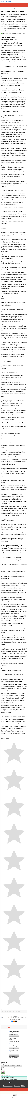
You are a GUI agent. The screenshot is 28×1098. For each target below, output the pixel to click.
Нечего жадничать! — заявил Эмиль (13, 1035)
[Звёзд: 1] (4, 1017)
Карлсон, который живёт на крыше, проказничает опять (13, 1056)
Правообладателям (7, 1085)
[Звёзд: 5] (12, 1017)
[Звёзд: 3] (9, 1017)
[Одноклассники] (14, 1021)
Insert (14, 1095)
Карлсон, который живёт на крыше (13, 1047)
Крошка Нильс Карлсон (14, 1041)
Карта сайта (17, 1085)
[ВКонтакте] (12, 1021)
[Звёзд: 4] (10, 1017)
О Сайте (23, 1085)
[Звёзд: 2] (7, 1017)
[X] (16, 1021)
